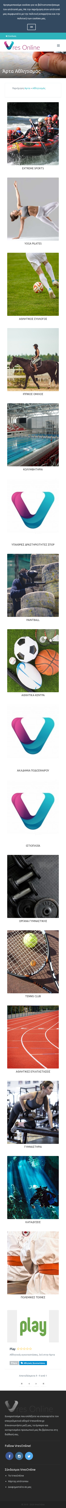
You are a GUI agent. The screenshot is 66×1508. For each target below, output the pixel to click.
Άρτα (27, 88)
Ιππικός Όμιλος (33, 394)
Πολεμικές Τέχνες (33, 1297)
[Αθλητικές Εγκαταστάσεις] (33, 1036)
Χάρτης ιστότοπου (18, 1481)
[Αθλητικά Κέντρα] (33, 660)
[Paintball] (33, 585)
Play (12, 1349)
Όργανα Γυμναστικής (33, 921)
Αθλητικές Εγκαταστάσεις (33, 1071)
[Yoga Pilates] (33, 208)
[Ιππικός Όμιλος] (33, 359)
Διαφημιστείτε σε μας (19, 1487)
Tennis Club (33, 996)
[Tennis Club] (33, 961)
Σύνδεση (12, 36)
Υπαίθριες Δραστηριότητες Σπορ (33, 544)
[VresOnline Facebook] (9, 1456)
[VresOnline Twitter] (29, 1456)
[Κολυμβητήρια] (33, 434)
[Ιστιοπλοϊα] (33, 810)
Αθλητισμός (38, 88)
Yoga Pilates (33, 243)
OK (31, 27)
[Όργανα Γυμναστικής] (33, 886)
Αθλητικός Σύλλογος (33, 318)
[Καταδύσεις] (33, 1187)
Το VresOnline (16, 1475)
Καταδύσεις (33, 1222)
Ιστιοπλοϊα (33, 845)
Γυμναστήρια (33, 1146)
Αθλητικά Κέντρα (33, 695)
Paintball (33, 619)
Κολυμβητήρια (33, 469)
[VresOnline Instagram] (19, 1456)
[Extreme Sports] (33, 133)
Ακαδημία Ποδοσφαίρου (33, 770)
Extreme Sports (33, 168)
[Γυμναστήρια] (33, 1112)
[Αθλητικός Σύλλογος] (33, 283)
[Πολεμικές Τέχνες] (33, 1262)
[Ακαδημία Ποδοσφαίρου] (33, 735)
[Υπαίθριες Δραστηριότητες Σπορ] (33, 509)
